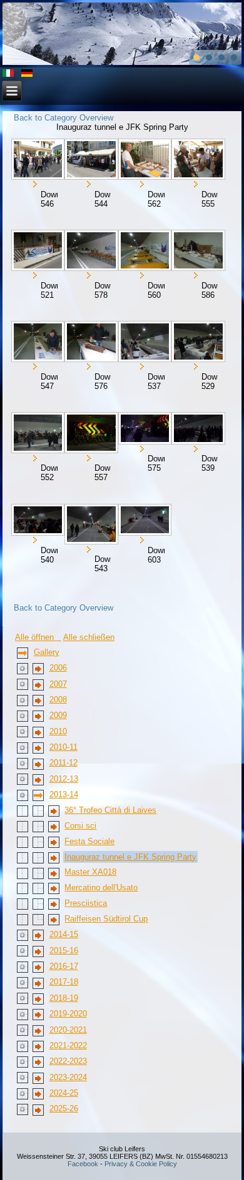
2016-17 (63, 966)
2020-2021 (68, 1030)
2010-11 (63, 747)
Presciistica (85, 903)
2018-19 (63, 998)
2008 (58, 699)
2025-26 (63, 1108)
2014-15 (63, 934)
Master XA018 (90, 872)
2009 (58, 715)
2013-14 (63, 794)
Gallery (46, 652)
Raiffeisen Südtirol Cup (106, 918)
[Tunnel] (90, 250)
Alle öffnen (38, 637)
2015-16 (63, 950)
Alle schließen (88, 637)
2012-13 (63, 779)
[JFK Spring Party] (37, 159)
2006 (58, 667)
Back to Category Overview (63, 117)
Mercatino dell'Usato (101, 887)
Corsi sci (80, 825)
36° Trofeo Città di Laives (110, 810)
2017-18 (63, 981)
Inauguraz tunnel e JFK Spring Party (130, 857)
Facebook (83, 1164)
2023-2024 (68, 1077)
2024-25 (63, 1093)
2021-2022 (68, 1045)
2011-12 (63, 762)
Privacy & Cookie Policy (140, 1164)
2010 (58, 731)
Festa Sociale (89, 841)
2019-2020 (68, 1013)
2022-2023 (68, 1061)
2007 (58, 684)
